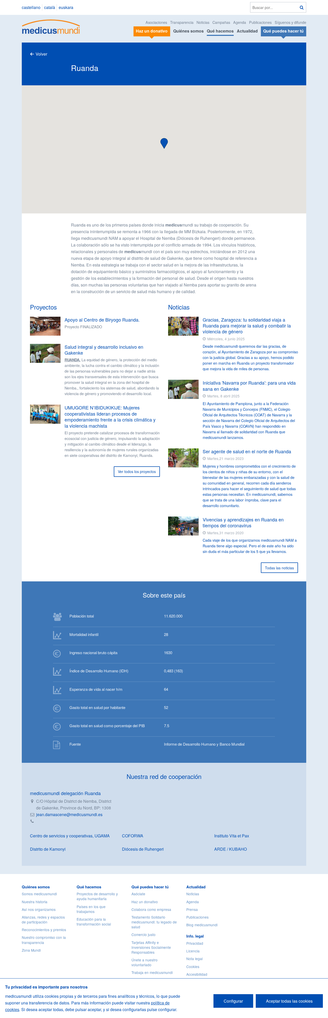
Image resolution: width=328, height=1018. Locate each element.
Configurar (233, 1001)
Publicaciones (260, 22)
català (49, 7)
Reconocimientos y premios (44, 929)
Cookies (192, 966)
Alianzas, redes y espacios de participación (43, 919)
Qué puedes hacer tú (150, 887)
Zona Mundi (31, 950)
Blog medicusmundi (202, 924)
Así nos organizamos (39, 909)
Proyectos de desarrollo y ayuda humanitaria (97, 896)
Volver (41, 54)
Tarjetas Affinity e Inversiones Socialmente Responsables (151, 947)
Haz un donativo (144, 901)
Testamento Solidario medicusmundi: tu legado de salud (154, 921)
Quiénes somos (188, 31)
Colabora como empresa (151, 909)
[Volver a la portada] (51, 26)
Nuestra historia (34, 901)
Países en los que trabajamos (91, 909)
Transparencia (181, 22)
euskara (66, 7)
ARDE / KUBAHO (230, 849)
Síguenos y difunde (290, 22)
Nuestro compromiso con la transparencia (44, 940)
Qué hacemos (220, 31)
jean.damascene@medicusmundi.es (69, 814)
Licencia (193, 950)
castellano (31, 7)
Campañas (221, 22)
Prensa (192, 909)
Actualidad (247, 31)
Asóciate (138, 893)
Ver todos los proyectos (137, 471)
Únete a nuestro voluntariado (144, 962)
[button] (164, 142)
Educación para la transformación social (94, 922)
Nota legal (194, 958)
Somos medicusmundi (39, 893)
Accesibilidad (196, 974)
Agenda (239, 22)
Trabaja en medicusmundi (152, 972)
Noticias (203, 22)
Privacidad (194, 943)
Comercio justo (143, 934)
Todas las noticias (279, 567)
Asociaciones (156, 22)
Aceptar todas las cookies (289, 1001)
